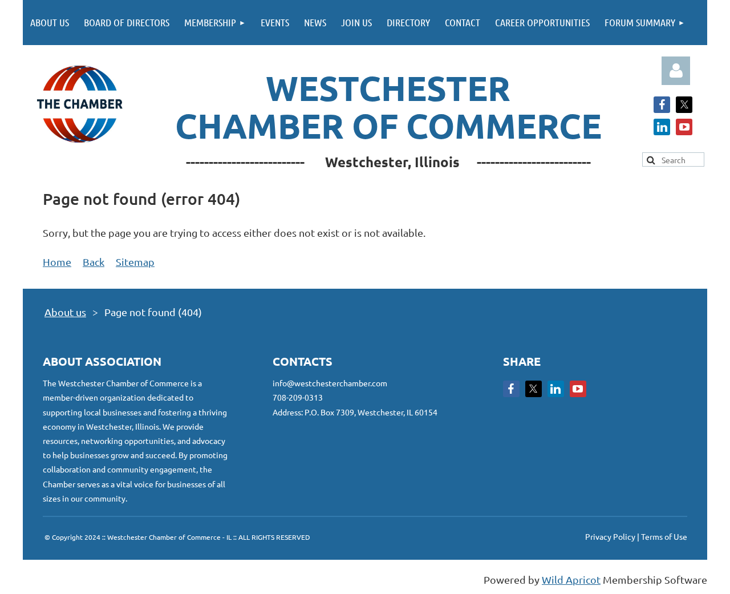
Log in (676, 70)
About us (65, 312)
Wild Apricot (571, 579)
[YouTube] (684, 127)
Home (57, 262)
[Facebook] (662, 104)
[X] (684, 104)
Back (93, 262)
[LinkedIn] (662, 127)
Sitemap (135, 262)
